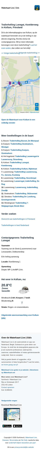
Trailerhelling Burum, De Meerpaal (24, 141)
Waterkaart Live (31, 437)
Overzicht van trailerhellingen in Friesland (18, 219)
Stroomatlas (14, 440)
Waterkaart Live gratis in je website (14, 370)
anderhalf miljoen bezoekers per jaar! (22, 443)
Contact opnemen (7, 387)
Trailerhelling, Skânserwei (26, 194)
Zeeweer (5, 440)
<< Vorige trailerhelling (10, 53)
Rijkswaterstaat (34, 112)
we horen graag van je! (9, 365)
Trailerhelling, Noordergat (25, 178)
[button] (13, 86)
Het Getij (24, 440)
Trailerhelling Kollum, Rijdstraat (23, 169)
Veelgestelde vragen (9, 400)
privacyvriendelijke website (24, 447)
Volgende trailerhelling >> (29, 53)
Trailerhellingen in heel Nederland (15, 225)
